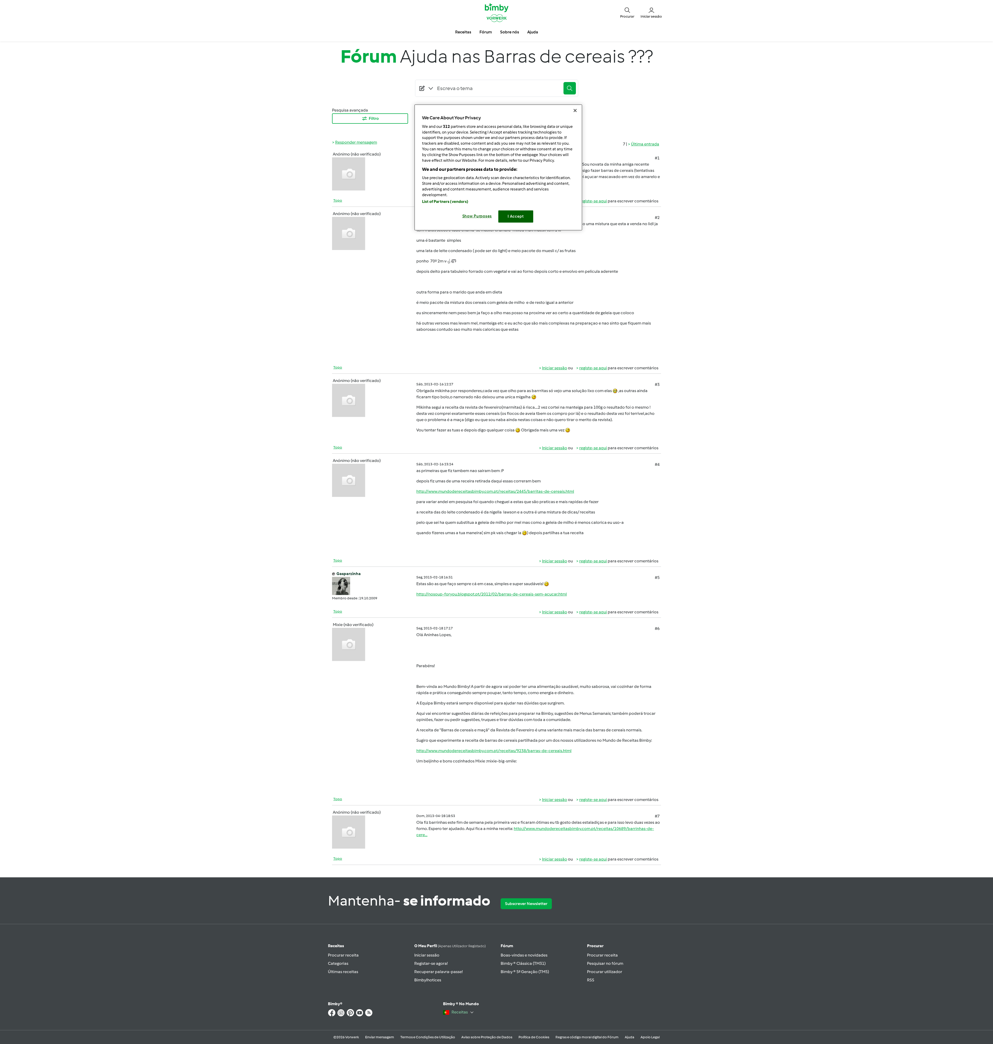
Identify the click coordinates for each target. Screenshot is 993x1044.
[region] (498, 167)
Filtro (374, 118)
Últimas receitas (343, 971)
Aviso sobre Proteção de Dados (486, 1037)
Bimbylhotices (427, 979)
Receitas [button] (463, 32)
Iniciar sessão (554, 367)
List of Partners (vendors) (445, 201)
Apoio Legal (650, 1037)
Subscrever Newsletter (526, 903)
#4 (657, 464)
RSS (590, 979)
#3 (657, 384)
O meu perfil (450, 945)
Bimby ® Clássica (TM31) (523, 963)
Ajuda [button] (532, 32)
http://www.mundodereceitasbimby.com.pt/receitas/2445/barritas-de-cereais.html (495, 491)
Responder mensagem (356, 142)
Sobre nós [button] (509, 32)
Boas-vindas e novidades (524, 955)
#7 (657, 816)
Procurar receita (343, 955)
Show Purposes (477, 216)
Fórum (507, 945)
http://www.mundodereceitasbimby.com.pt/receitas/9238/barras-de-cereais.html (493, 750)
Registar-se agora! (431, 963)
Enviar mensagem (379, 1037)
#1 (657, 158)
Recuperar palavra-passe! (438, 971)
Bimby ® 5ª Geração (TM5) (525, 971)
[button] (627, 12)
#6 (657, 628)
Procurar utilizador (604, 971)
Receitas (336, 945)
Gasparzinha (348, 573)
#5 (657, 577)
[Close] (575, 110)
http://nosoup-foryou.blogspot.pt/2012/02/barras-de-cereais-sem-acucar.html (491, 594)
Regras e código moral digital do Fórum (587, 1037)
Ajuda (629, 1037)
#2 (657, 217)
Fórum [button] (485, 32)
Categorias (338, 963)
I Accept (516, 216)
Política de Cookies (533, 1037)
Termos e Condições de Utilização (427, 1037)
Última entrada (645, 144)
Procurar (595, 945)
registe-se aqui (593, 200)
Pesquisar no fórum (605, 963)
